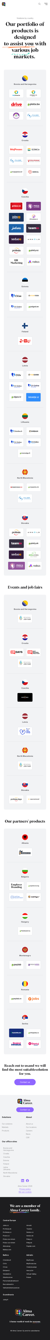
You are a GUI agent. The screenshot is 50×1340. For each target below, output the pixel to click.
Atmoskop (6, 1246)
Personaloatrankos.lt (10, 1281)
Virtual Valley (31, 1274)
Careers (29, 1131)
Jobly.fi (5, 1300)
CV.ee (5, 1267)
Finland (6, 1164)
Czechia (6, 1157)
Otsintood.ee (7, 1277)
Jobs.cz (6, 1225)
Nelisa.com (7, 1250)
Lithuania (6, 1169)
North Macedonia (10, 1173)
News (28, 1134)
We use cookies (25, 1192)
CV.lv (5, 1263)
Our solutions (7, 1124)
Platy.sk (29, 1243)
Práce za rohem (9, 1243)
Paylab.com (30, 1246)
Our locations (31, 1127)
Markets (5, 1127)
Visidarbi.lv (7, 1274)
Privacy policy (25, 1189)
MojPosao (30, 1260)
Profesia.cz (7, 1232)
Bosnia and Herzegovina (8, 1149)
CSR (27, 1137)
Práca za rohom (9, 1239)
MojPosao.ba (31, 1263)
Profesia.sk (7, 1229)
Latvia (5, 1167)
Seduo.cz (29, 1232)
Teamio (29, 1229)
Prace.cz (6, 1236)
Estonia (6, 1160)
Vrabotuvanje (31, 1267)
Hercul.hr (29, 1270)
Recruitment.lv (8, 1284)
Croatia (6, 1154)
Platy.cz (29, 1239)
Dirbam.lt (6, 1270)
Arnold (28, 1225)
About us (29, 1124)
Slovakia (6, 1176)
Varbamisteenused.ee (11, 1288)
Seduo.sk (29, 1236)
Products (5, 1131)
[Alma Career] (25, 1312)
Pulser (28, 1277)
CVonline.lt (7, 1260)
